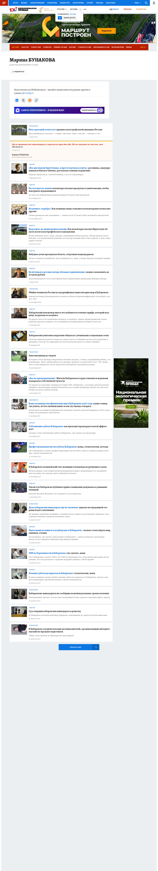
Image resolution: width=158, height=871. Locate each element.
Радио (116, 9)
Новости (25, 47)
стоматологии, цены (62, 573)
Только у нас (36, 47)
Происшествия (118, 47)
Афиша (129, 47)
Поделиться (19, 72)
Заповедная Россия (101, 47)
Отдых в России (84, 47)
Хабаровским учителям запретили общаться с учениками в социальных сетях (69, 335)
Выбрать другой (69, 18)
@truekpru (28, 93)
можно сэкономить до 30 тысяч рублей (69, 273)
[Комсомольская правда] (23, 9)
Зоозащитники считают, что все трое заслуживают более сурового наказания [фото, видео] (69, 597)
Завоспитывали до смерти (42, 355)
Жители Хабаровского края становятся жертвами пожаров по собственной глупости (68, 379)
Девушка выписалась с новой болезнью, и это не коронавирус (56, 174)
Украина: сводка (60, 47)
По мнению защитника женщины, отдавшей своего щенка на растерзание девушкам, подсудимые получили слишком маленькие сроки (69, 515)
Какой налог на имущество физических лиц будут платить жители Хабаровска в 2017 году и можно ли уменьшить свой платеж (69, 411)
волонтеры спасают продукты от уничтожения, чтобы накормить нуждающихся (69, 189)
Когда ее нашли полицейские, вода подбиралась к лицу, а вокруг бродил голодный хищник (69, 258)
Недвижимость (33, 400)
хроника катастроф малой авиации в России (65, 129)
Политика (52, 3)
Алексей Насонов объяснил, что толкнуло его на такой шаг (55, 493)
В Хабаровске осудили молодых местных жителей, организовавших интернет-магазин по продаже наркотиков (69, 630)
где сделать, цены (57, 553)
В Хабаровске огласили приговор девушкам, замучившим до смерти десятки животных (68, 615)
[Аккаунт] (154, 3)
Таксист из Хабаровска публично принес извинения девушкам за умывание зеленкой (68, 488)
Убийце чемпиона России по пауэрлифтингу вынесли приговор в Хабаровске (68, 292)
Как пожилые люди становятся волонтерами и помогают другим (70, 210)
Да (60, 18)
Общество (65, 3)
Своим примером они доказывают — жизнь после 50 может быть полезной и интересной (68, 215)
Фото (15, 3)
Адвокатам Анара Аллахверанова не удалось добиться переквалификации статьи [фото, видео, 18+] (69, 297)
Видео (24, 3)
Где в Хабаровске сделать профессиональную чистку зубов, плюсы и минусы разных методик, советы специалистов (69, 451)
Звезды (99, 3)
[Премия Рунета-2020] (45, 9)
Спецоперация (37, 3)
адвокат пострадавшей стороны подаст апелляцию (68, 508)
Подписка (141, 9)
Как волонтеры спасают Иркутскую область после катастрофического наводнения (68, 230)
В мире (90, 3)
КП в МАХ (72, 47)
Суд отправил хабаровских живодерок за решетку (55, 611)
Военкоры (47, 47)
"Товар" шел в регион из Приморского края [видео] (51, 635)
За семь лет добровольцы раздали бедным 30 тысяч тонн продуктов (59, 195)
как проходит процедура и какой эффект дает (68, 427)
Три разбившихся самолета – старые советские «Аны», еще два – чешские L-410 (64, 133)
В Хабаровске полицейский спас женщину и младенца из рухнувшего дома (68, 467)
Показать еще (75, 647)
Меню (4, 3)
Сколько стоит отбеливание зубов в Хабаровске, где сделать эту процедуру (62, 433)
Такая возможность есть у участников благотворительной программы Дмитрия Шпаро (68, 278)
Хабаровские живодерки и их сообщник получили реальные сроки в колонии (69, 593)
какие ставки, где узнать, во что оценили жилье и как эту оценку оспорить (68, 405)
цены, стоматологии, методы (68, 446)
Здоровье (110, 3)
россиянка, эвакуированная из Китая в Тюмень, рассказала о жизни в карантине (70, 169)
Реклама (128, 9)
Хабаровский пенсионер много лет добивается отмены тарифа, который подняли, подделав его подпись (69, 314)
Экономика (78, 3)
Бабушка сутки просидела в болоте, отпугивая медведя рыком (61, 254)
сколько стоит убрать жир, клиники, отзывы (70, 531)
